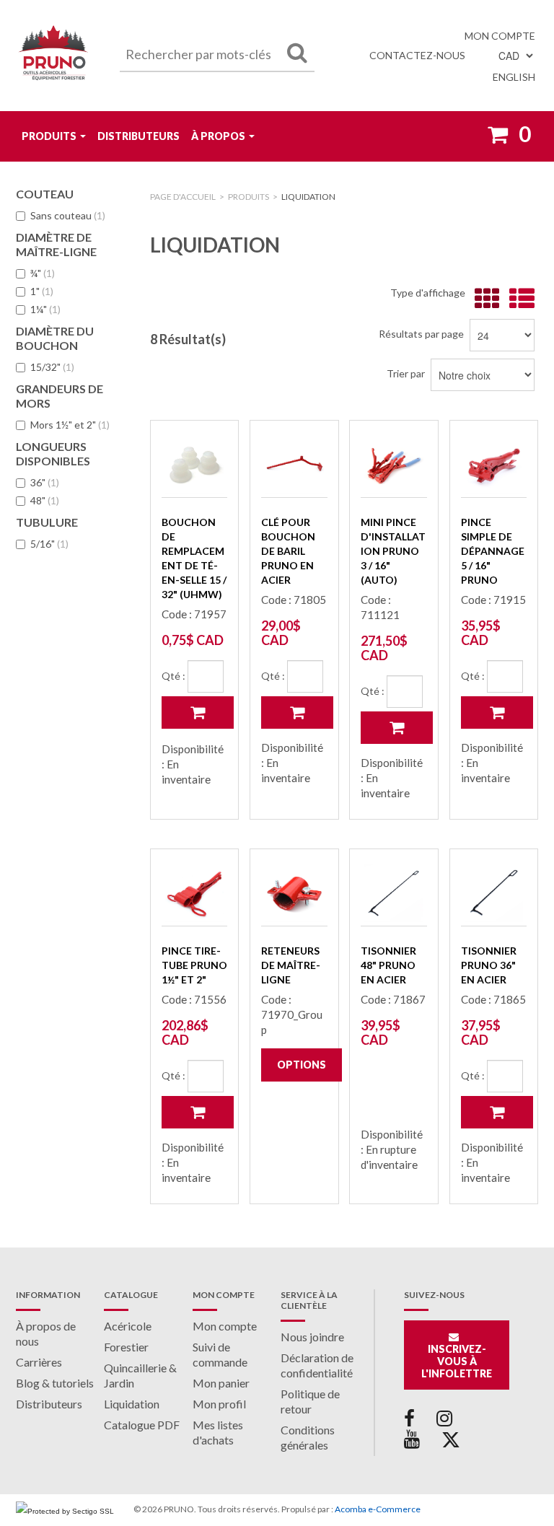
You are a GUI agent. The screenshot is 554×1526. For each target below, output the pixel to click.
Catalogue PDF (142, 1424)
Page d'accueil (183, 196)
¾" (42, 273)
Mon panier (221, 1383)
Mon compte (500, 36)
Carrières (39, 1362)
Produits (49, 136)
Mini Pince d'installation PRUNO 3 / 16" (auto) (393, 551)
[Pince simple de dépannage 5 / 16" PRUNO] (494, 464)
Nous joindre (312, 1336)
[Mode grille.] (483, 299)
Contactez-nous (417, 55)
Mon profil (219, 1404)
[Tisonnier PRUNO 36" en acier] (494, 893)
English (514, 77)
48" (44, 500)
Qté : (173, 676)
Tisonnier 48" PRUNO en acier (388, 965)
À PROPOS (218, 136)
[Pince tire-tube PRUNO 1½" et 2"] (194, 893)
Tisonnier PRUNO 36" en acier (488, 965)
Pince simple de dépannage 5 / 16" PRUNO (492, 551)
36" (44, 482)
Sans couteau (67, 215)
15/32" (52, 367)
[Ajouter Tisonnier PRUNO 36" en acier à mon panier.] (497, 1112)
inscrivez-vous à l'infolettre (456, 1361)
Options (301, 1064)
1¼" (45, 309)
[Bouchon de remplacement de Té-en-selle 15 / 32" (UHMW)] (194, 464)
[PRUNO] (53, 55)
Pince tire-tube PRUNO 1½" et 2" (194, 965)
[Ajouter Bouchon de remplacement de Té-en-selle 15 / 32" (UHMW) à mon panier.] (198, 712)
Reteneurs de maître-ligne (290, 965)
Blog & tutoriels (55, 1383)
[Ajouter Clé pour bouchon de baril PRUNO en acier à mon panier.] (297, 712)
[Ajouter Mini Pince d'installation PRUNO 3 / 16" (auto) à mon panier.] (397, 727)
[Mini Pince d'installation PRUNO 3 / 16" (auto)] (393, 464)
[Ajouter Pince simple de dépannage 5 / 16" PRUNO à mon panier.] (497, 712)
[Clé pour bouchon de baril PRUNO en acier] (294, 464)
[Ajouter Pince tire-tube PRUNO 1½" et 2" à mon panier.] (198, 1112)
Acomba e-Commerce (378, 1509)
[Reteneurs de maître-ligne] (294, 893)
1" (41, 291)
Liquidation (131, 1404)
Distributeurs (138, 136)
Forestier (126, 1347)
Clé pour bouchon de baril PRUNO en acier (288, 551)
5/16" (49, 544)
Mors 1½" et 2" (70, 424)
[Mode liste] (518, 299)
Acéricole (127, 1326)
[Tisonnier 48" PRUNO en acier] (393, 893)
